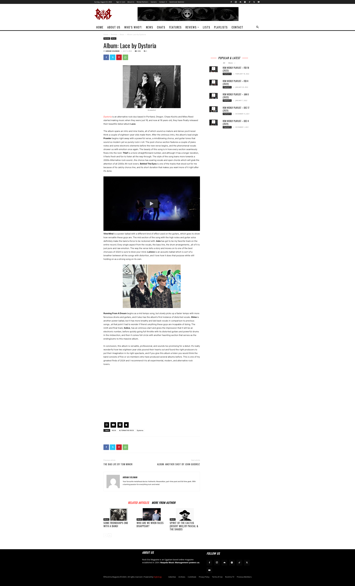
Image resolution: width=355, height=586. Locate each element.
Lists (206, 27)
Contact (162, 2)
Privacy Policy (204, 577)
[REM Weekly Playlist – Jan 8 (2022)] (213, 96)
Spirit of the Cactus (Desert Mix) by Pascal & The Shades (184, 526)
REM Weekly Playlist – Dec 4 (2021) (236, 122)
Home (99, 27)
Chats (161, 27)
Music (122, 34)
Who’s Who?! (133, 27)
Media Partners (142, 2)
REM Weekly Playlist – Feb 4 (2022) (235, 82)
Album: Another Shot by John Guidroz (178, 464)
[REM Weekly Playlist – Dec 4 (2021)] (213, 122)
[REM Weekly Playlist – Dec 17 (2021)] (213, 109)
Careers (154, 2)
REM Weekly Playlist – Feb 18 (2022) (236, 69)
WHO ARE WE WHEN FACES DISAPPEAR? (150, 524)
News (149, 27)
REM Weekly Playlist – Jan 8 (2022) (236, 96)
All (224, 63)
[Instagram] (236, 2)
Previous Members (244, 577)
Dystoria (140, 430)
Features (175, 27)
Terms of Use (217, 577)
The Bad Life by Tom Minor (118, 464)
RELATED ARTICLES (138, 502)
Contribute (192, 577)
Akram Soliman (112, 51)
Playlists (221, 27)
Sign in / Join (120, 2)
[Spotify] (245, 2)
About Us (130, 2)
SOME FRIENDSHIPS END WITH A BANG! (115, 524)
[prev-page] (105, 535)
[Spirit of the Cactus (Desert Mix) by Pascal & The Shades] (185, 514)
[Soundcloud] (240, 2)
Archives (181, 577)
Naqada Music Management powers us (179, 562)
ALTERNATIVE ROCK (126, 430)
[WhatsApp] (125, 57)
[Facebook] (231, 2)
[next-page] (109, 535)
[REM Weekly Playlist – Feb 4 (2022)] (213, 82)
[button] (257, 27)
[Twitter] (254, 2)
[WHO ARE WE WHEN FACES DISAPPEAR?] (152, 514)
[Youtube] (259, 2)
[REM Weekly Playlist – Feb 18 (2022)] (213, 69)
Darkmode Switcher (176, 2)
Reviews (191, 27)
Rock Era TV (229, 577)
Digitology (158, 577)
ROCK (114, 430)
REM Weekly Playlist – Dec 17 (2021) (236, 109)
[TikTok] (249, 2)
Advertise (172, 577)
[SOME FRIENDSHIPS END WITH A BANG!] (118, 514)
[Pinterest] (119, 57)
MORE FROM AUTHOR (163, 502)
